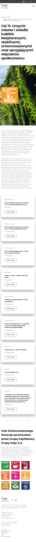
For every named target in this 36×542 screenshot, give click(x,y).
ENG (31, 1)
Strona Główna (6, 17)
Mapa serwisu (4, 532)
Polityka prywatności (5, 531)
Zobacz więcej (10, 211)
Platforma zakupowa (5, 536)
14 (28, 421)
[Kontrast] (23, 1)
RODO (2, 534)
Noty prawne (4, 529)
